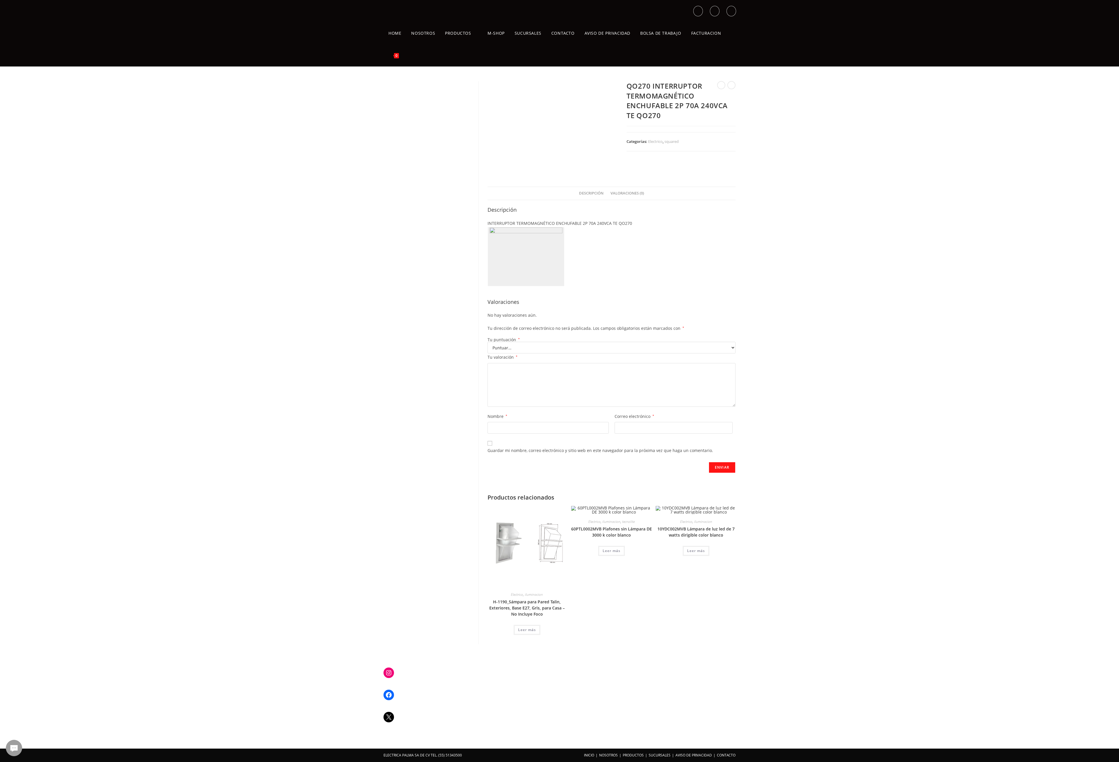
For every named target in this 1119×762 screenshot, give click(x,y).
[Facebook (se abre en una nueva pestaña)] (714, 11)
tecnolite (628, 521)
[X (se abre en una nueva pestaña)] (698, 11)
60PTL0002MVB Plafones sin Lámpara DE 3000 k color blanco (611, 532)
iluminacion (534, 594)
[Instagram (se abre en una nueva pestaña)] (731, 11)
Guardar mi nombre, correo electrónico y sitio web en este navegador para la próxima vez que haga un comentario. (600, 450)
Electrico (655, 141)
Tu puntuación (504, 340)
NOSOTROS (608, 755)
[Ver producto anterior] (721, 85)
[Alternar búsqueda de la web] (410, 55)
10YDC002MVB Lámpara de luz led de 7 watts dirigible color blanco (696, 532)
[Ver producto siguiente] (731, 85)
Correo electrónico (634, 416)
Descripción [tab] (591, 193)
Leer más (527, 629)
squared (671, 141)
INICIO (589, 755)
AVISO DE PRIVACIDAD (693, 755)
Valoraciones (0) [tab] (627, 193)
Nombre (497, 416)
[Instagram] (388, 673)
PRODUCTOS (633, 755)
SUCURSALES (660, 755)
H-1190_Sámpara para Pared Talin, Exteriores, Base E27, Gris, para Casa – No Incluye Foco (527, 608)
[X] (388, 717)
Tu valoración (503, 357)
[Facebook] (388, 695)
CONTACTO (726, 755)
